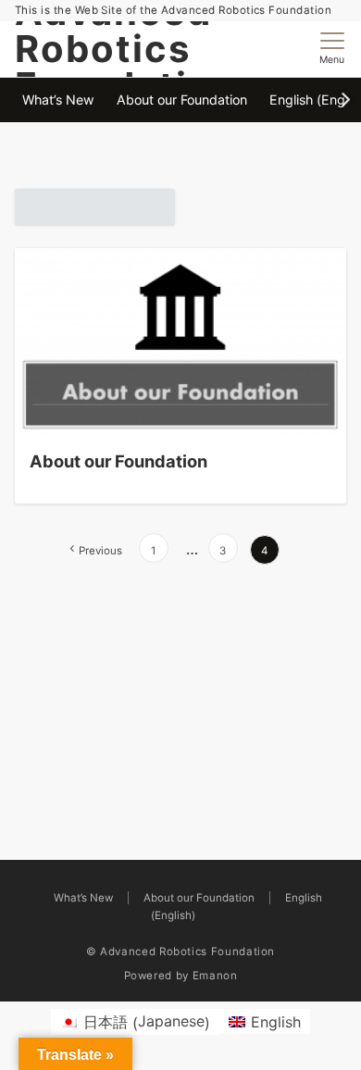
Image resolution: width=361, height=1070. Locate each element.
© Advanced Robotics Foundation (180, 951)
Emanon (215, 975)
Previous (100, 550)
